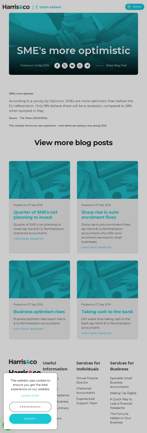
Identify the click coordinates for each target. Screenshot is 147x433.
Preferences (30, 406)
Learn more (30, 395)
